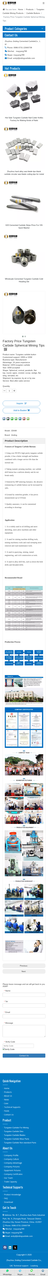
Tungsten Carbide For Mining (16, 1128)
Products (8, 1092)
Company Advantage (13, 1163)
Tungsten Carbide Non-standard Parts (20, 1143)
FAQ (6, 1198)
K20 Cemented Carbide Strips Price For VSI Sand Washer (24, 226)
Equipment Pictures (12, 1170)
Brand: (7, 435)
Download (8, 1202)
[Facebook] (5, 1247)
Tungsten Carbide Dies (13, 1131)
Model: (7, 431)
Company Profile (11, 1155)
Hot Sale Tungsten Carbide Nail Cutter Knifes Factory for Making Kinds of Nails (24, 119)
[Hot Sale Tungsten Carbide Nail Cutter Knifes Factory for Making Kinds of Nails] (24, 93)
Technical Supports (12, 1107)
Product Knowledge (12, 1194)
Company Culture (11, 1159)
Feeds (6, 1111)
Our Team (8, 1178)
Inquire (20, 403)
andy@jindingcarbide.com (24, 58)
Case (6, 1103)
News (6, 1099)
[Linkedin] (10, 1247)
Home (6, 1088)
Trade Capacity (10, 1181)
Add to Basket (20, 410)
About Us (8, 1096)
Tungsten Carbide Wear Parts (16, 1139)
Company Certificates (13, 1174)
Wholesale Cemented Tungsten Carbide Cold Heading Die (24, 280)
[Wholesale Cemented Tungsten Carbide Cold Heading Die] (24, 255)
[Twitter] (15, 1247)
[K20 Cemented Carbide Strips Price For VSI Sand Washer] (24, 201)
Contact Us (24, 1056)
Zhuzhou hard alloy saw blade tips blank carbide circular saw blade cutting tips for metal (24, 172)
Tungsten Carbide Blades (14, 1135)
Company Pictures (12, 1166)
